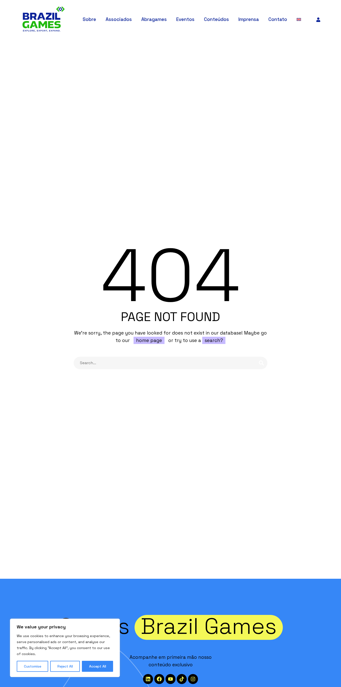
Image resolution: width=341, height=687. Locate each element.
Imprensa (248, 19)
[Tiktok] (182, 679)
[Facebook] (159, 679)
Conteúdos (216, 19)
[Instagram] (193, 679)
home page (149, 340)
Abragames (154, 19)
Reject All (65, 666)
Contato (277, 19)
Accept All (97, 666)
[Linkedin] (148, 679)
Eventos (185, 19)
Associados (119, 19)
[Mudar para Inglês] (299, 19)
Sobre (89, 19)
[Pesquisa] (261, 363)
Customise (32, 666)
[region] (65, 648)
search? (214, 340)
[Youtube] (170, 679)
